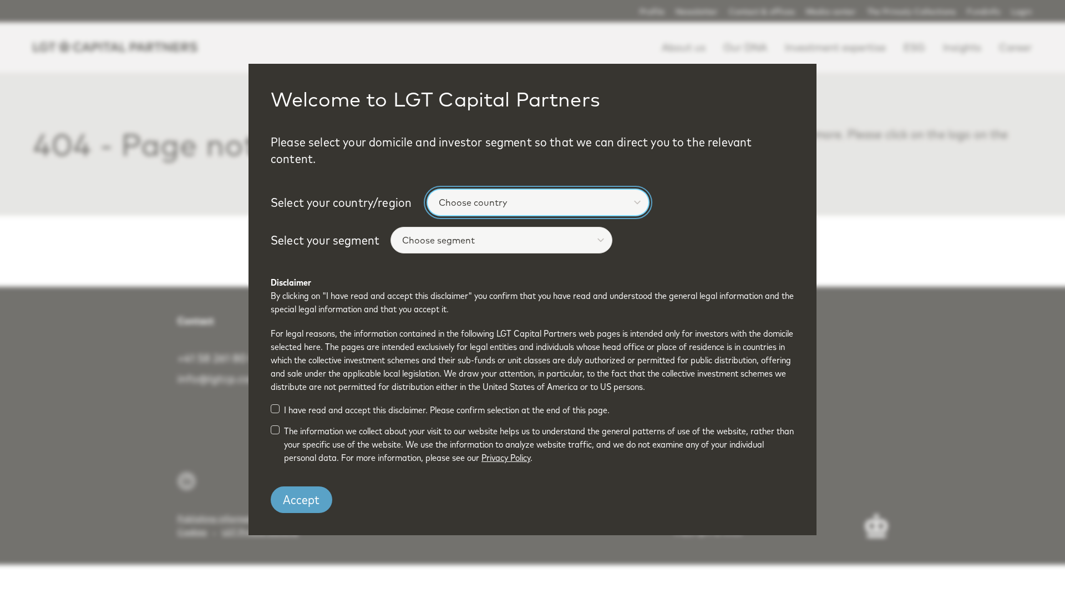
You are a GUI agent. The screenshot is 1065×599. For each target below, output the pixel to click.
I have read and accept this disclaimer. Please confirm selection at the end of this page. (447, 409)
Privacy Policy (505, 457)
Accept (301, 499)
